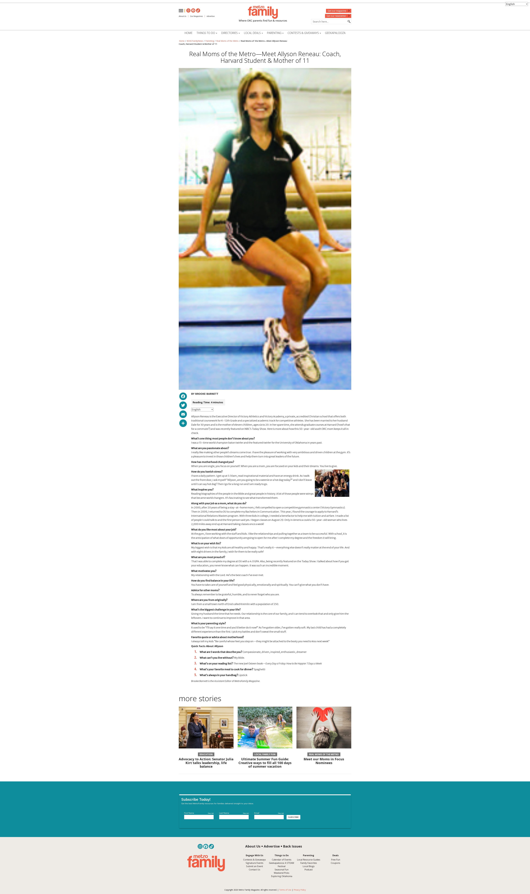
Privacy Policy (300, 889)
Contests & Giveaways (304, 33)
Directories (229, 33)
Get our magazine (337, 10)
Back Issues (292, 846)
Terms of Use (285, 889)
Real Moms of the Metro (227, 41)
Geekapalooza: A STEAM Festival (281, 864)
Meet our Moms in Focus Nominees (324, 761)
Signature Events (254, 862)
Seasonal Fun (281, 869)
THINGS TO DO (206, 33)
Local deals (252, 33)
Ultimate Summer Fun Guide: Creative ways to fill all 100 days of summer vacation (265, 763)
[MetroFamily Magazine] (263, 12)
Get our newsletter (337, 15)
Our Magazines (196, 16)
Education (206, 754)
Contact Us (254, 869)
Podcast (308, 869)
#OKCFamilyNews (195, 41)
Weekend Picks (281, 872)
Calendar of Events (281, 859)
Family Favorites (308, 862)
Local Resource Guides (308, 859)
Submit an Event (254, 866)
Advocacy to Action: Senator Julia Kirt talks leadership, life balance (206, 763)
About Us (182, 16)
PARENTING (274, 33)
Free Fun (335, 859)
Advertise (211, 16)
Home (188, 33)
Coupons (335, 862)
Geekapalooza (335, 33)
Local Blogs (309, 866)
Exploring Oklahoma (281, 876)
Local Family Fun (265, 754)
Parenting (209, 41)
